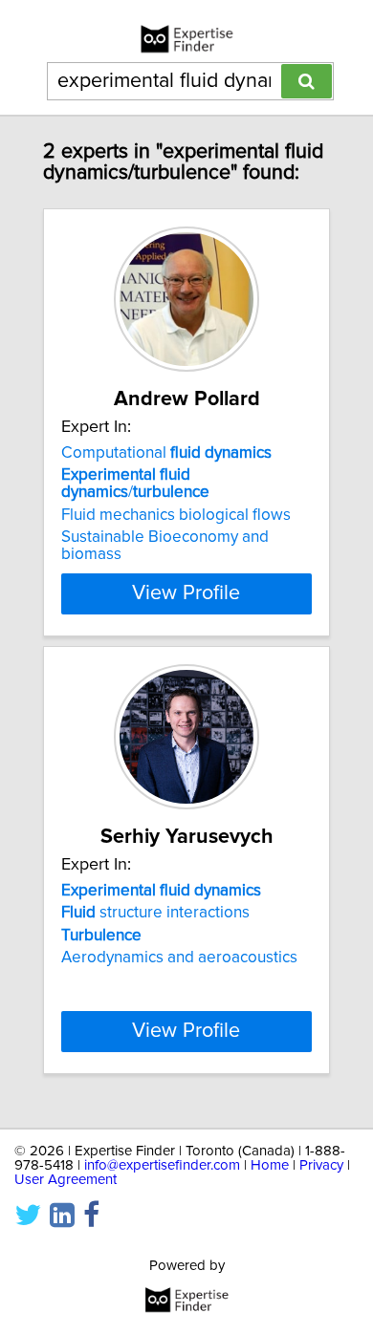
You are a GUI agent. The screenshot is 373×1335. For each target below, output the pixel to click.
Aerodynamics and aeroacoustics (179, 957)
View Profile (186, 593)
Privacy (321, 1165)
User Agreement (65, 1180)
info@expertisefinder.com (162, 1165)
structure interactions (155, 912)
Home (270, 1165)
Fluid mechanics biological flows (176, 515)
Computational (166, 453)
